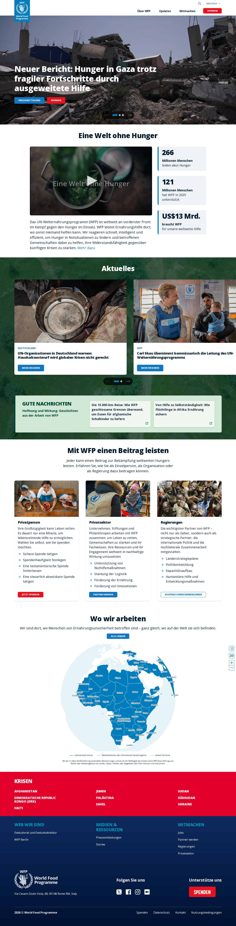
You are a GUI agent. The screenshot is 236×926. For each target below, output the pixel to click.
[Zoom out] (231, 667)
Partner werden (188, 839)
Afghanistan (25, 791)
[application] (91, 181)
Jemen (101, 791)
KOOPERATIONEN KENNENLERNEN (183, 594)
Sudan (183, 791)
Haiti (18, 808)
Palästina (105, 798)
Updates (165, 11)
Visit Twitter (119, 892)
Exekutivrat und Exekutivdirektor (35, 833)
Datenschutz (161, 912)
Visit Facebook (128, 892)
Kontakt (180, 912)
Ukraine (185, 804)
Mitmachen (187, 11)
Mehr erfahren (31, 367)
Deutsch (211, 3)
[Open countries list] (231, 648)
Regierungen (186, 846)
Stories (100, 844)
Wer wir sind (29, 824)
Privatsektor (186, 853)
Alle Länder (118, 636)
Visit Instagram (137, 892)
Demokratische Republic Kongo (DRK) (35, 800)
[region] (118, 697)
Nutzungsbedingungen (206, 912)
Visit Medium (147, 892)
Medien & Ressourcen (109, 827)
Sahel (101, 804)
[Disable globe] (231, 655)
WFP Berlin (21, 839)
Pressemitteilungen (108, 837)
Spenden (212, 10)
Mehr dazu (86, 247)
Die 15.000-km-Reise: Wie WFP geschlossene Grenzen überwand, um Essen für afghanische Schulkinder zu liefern (117, 412)
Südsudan (186, 798)
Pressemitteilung (29, 100)
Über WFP (143, 11)
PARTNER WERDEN (103, 594)
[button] (130, 115)
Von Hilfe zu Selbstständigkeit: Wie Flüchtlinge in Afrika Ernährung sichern (182, 409)
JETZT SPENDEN (30, 594)
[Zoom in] (231, 662)
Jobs (181, 833)
